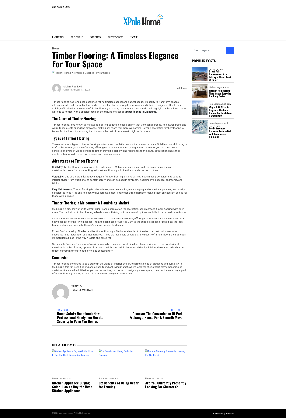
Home (134, 37)
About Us (230, 414)
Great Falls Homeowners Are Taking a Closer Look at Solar (220, 75)
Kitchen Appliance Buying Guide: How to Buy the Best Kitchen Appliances (72, 386)
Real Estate (214, 104)
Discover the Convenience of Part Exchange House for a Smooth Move (155, 315)
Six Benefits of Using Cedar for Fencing (119, 385)
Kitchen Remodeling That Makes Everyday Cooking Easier (220, 93)
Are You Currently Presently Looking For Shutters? (165, 385)
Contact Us (218, 414)
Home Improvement (218, 123)
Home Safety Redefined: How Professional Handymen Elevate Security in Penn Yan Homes (80, 317)
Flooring (77, 37)
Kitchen (95, 37)
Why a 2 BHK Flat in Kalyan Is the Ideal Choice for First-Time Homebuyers (220, 111)
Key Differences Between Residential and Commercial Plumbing (220, 132)
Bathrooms (115, 37)
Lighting (58, 37)
